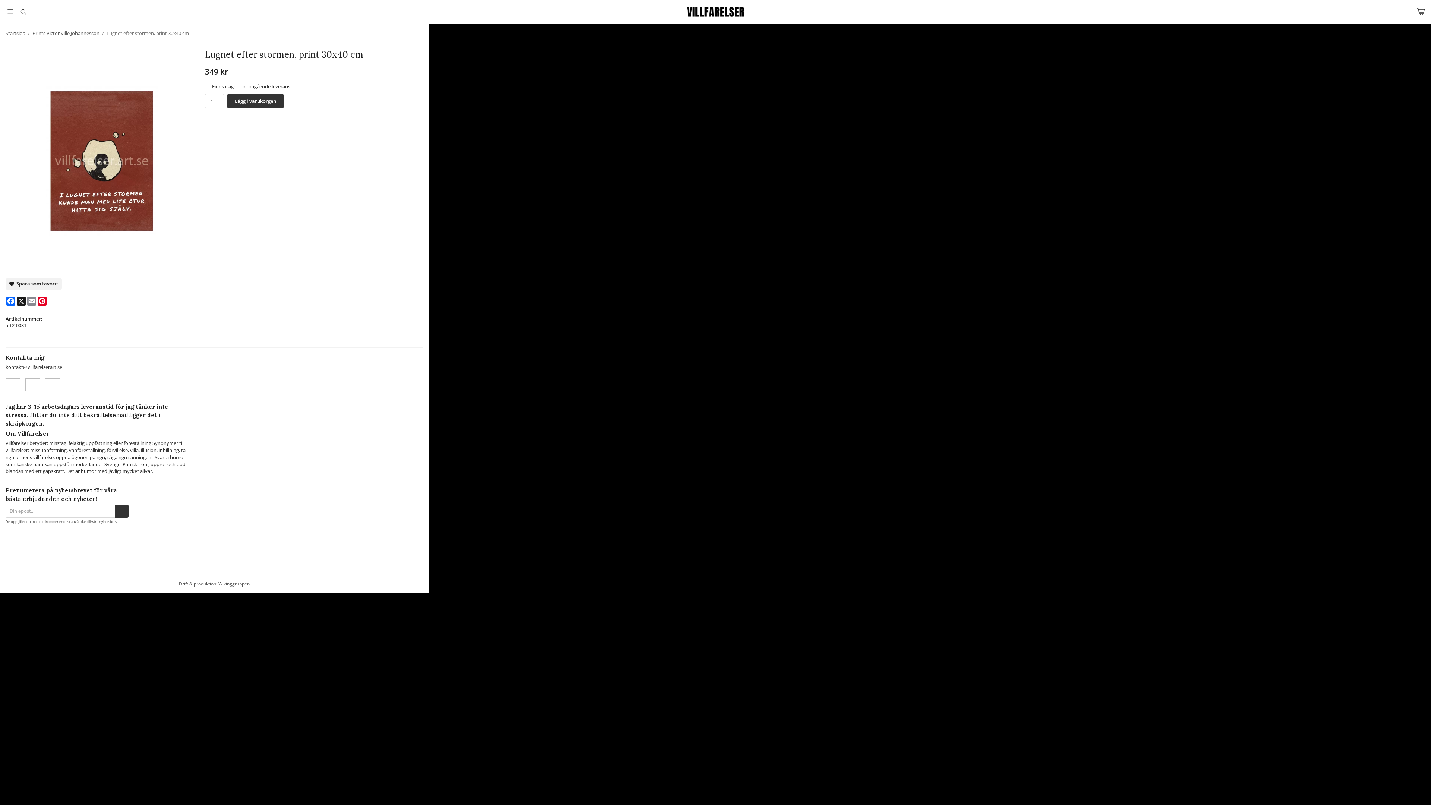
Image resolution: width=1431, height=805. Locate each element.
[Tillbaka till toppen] (6, 794)
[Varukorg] (1420, 12)
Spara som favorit (36, 283)
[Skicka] (122, 511)
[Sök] (23, 12)
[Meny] (10, 12)
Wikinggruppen (234, 593)
